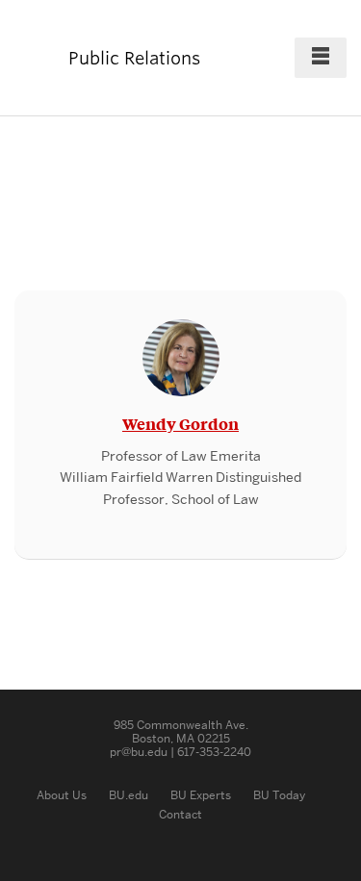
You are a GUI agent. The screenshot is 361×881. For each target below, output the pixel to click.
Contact (180, 814)
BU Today (279, 795)
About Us (62, 795)
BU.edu (128, 795)
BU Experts (200, 795)
